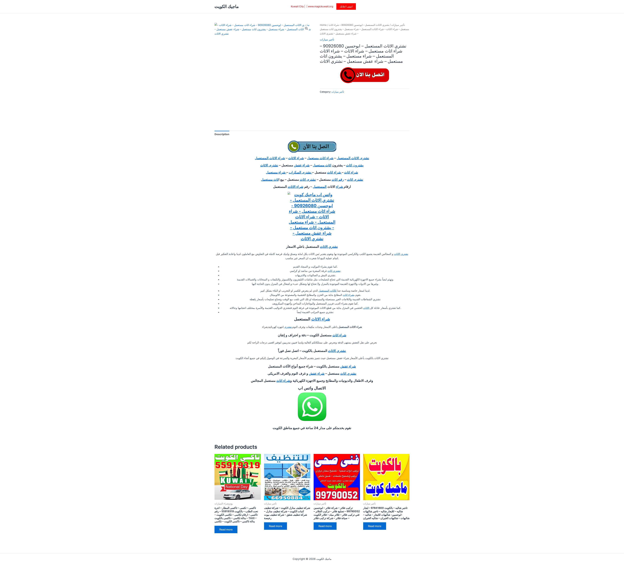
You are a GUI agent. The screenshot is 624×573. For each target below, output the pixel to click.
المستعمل (320, 187)
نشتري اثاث (334, 270)
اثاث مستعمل (322, 165)
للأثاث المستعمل (327, 290)
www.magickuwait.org (320, 6)
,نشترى (288, 326)
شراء (340, 187)
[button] (346, 6)
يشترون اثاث (355, 165)
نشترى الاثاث (269, 165)
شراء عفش (302, 165)
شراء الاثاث (296, 158)
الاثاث (366, 307)
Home (323, 25)
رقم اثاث (338, 179)
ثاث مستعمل (270, 179)
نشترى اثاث (355, 179)
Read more (226, 529)
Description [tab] (221, 134)
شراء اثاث (351, 172)
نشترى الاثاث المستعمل (353, 158)
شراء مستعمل (276, 172)
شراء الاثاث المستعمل (270, 158)
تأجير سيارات (398, 25)
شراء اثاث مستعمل (320, 158)
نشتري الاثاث (329, 247)
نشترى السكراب (300, 172)
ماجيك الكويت (226, 6)
